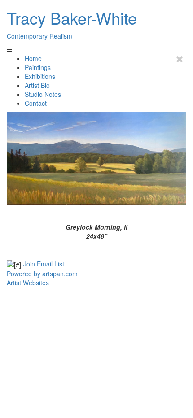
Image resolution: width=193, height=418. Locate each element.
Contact (36, 103)
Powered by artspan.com (42, 273)
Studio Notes (43, 94)
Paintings (38, 67)
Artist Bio (37, 85)
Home (33, 58)
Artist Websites (28, 282)
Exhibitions (40, 76)
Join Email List (43, 263)
